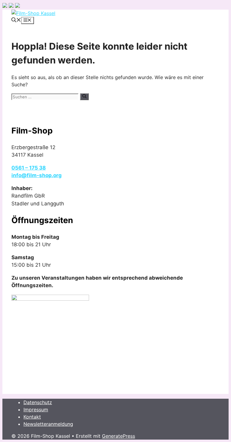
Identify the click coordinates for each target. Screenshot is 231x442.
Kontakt (32, 417)
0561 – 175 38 (28, 168)
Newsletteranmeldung (48, 424)
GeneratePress (118, 436)
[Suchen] (84, 96)
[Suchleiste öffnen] (16, 20)
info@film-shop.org (36, 175)
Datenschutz (37, 402)
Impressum (35, 410)
